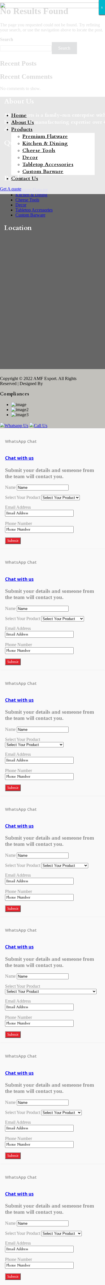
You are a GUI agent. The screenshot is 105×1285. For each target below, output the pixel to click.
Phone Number (18, 523)
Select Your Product (22, 497)
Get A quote (10, 188)
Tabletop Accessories (47, 164)
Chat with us (19, 458)
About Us (22, 122)
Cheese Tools (38, 150)
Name (10, 487)
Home (19, 115)
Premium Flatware (45, 136)
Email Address (18, 507)
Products (21, 129)
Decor (30, 157)
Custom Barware (43, 171)
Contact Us (24, 178)
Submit (12, 540)
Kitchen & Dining (45, 143)
